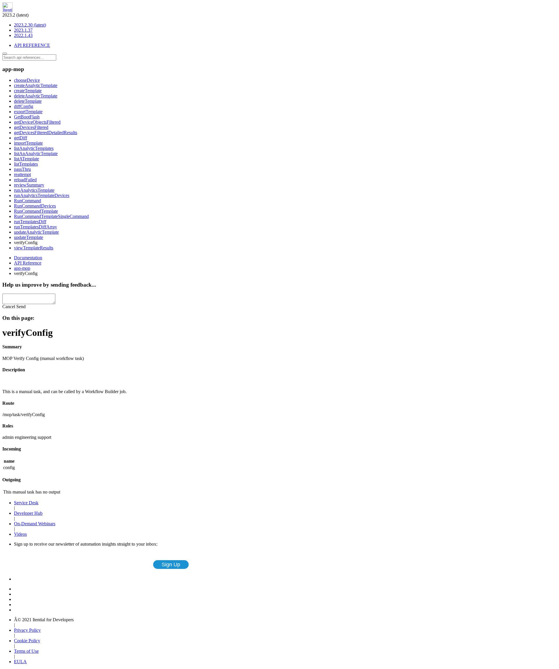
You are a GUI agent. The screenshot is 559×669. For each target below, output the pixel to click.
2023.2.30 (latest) (30, 24)
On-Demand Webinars (34, 523)
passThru (22, 169)
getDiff (20, 137)
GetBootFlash (27, 116)
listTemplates (26, 164)
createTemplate (28, 90)
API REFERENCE (32, 45)
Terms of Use (26, 651)
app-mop (22, 268)
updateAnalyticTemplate (36, 232)
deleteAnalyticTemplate (35, 95)
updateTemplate (28, 237)
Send (21, 306)
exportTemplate (28, 111)
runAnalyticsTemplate (34, 190)
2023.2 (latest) (24, 25)
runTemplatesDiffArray (35, 226)
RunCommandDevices (35, 205)
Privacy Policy (27, 630)
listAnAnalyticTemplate (36, 153)
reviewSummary (29, 184)
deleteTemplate (28, 101)
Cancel (8, 306)
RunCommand (27, 200)
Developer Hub (28, 513)
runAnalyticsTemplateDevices (41, 195)
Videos (20, 534)
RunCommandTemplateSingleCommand (51, 216)
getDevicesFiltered (31, 127)
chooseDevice (27, 80)
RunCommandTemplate (36, 211)
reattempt (22, 174)
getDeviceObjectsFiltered (37, 122)
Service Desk (26, 502)
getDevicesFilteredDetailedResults (45, 132)
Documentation (28, 257)
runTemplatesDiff (30, 221)
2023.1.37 (23, 30)
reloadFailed (25, 179)
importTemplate (28, 143)
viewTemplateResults (33, 247)
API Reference (27, 262)
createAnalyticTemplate (35, 85)
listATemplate (26, 158)
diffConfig (23, 106)
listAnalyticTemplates (34, 148)
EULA (20, 661)
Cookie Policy (27, 640)
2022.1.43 (23, 35)
